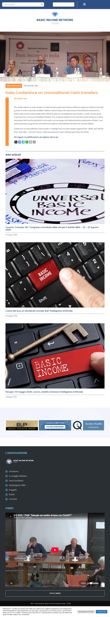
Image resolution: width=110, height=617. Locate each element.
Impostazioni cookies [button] (86, 612)
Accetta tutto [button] (101, 612)
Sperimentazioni (14, 85)
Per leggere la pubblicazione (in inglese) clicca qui (36, 137)
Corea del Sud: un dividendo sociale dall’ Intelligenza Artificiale (39, 310)
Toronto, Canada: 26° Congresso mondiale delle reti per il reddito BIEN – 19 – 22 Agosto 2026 (52, 228)
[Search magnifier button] (41, 4)
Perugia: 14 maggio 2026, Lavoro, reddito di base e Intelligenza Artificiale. (44, 391)
